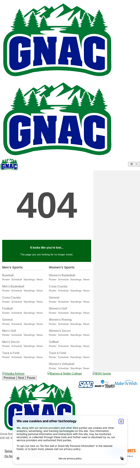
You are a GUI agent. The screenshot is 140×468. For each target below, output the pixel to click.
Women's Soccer (60, 330)
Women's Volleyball (61, 363)
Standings (29, 279)
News (39, 279)
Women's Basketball (62, 275)
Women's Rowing (60, 319)
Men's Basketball (13, 286)
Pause (31, 377)
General (7, 319)
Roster (6, 279)
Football (7, 308)
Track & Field (10, 353)
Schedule (16, 279)
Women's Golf (58, 308)
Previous (9, 377)
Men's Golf (9, 330)
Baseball (8, 275)
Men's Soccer (11, 341)
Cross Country (11, 297)
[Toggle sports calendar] (134, 164)
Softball (54, 341)
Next (21, 377)
